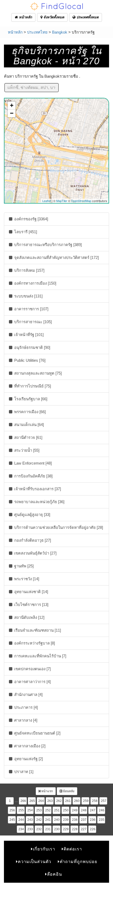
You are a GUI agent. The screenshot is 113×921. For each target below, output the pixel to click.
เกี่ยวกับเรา (44, 849)
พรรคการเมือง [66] (29, 411)
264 (41, 801)
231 (48, 829)
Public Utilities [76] (29, 360)
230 (57, 829)
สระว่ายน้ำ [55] (26, 450)
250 (66, 810)
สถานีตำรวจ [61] (27, 437)
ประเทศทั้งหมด (87, 17)
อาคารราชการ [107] (30, 309)
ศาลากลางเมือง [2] (29, 746)
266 (23, 801)
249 (75, 810)
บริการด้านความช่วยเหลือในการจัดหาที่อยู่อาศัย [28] (58, 527)
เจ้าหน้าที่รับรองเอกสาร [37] (37, 489)
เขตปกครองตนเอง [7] (32, 669)
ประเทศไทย (37, 32)
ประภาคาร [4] (25, 707)
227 (83, 829)
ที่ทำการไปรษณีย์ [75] (32, 386)
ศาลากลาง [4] (25, 720)
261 (68, 801)
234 (21, 829)
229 (66, 829)
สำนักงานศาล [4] (28, 694)
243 (30, 820)
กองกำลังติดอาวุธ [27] (32, 540)
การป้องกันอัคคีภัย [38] (33, 476)
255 (21, 810)
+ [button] (11, 105)
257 (103, 801)
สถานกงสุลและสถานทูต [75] (37, 373)
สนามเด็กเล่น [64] (28, 424)
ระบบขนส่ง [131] (28, 296)
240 (57, 820)
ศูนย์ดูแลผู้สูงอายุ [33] (31, 514)
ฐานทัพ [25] (23, 566)
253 (39, 810)
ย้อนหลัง (68, 791)
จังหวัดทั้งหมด (53, 17)
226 (92, 829)
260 (77, 801)
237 (83, 820)
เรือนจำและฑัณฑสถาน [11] (37, 630)
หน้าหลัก (25, 17)
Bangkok (59, 32)
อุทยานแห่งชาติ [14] (30, 591)
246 (101, 810)
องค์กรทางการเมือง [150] (34, 283)
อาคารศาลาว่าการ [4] (32, 681)
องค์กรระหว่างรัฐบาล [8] (34, 643)
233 (30, 829)
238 (75, 820)
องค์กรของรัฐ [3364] (30, 219)
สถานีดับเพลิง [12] (28, 617)
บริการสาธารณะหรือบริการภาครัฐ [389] (47, 244)
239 (66, 820)
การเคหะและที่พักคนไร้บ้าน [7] (39, 656)
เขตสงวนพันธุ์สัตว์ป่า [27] (34, 553)
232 (39, 829)
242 (39, 820)
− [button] (11, 113)
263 (50, 801)
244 (21, 820)
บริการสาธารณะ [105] (32, 322)
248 (83, 810)
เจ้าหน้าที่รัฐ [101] (28, 334)
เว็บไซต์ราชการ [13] (30, 604)
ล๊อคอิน (54, 874)
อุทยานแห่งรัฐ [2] (28, 759)
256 (12, 810)
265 (32, 801)
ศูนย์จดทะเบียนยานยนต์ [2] (36, 733)
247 (92, 810)
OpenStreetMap (81, 201)
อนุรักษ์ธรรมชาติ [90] (31, 347)
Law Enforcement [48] (32, 463)
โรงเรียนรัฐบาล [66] (30, 399)
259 (86, 801)
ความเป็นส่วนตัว (34, 861)
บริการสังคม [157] (28, 270)
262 (59, 801)
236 (92, 820)
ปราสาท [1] (23, 771)
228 (75, 829)
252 (48, 810)
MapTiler (61, 201)
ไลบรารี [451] (25, 232)
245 (12, 820)
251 (57, 810)
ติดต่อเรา (73, 849)
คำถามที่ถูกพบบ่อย (78, 861)
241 (48, 820)
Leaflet (46, 201)
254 (30, 810)
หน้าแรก (46, 791)
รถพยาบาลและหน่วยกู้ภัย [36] (38, 501)
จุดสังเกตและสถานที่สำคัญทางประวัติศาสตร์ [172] (56, 257)
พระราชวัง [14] (26, 579)
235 (101, 820)
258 (94, 801)
